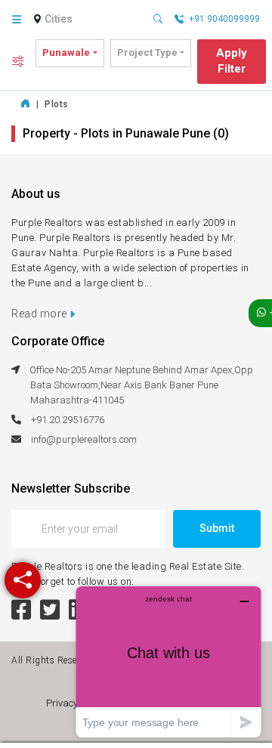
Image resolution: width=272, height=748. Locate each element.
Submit (216, 528)
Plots (57, 104)
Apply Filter (231, 61)
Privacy (64, 703)
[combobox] (60, 19)
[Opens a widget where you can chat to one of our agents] (168, 661)
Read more (40, 314)
